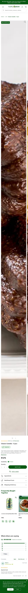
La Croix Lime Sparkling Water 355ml (9, 513)
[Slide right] (15, 438)
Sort (15, 559)
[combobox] (14, 10)
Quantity (3, 464)
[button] (3, 6)
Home (2, 16)
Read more (3, 454)
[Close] (26, 580)
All (6, 16)
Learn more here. (21, 586)
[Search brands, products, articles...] (3, 10)
